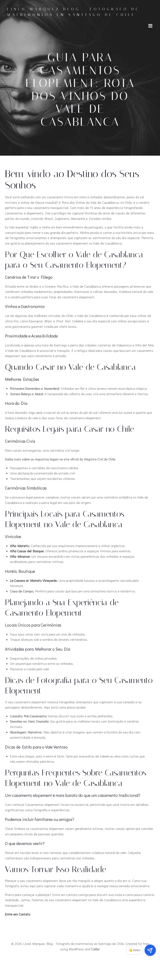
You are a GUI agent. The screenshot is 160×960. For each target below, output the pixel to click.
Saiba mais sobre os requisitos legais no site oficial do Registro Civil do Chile (60, 459)
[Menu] (150, 25)
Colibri (95, 949)
